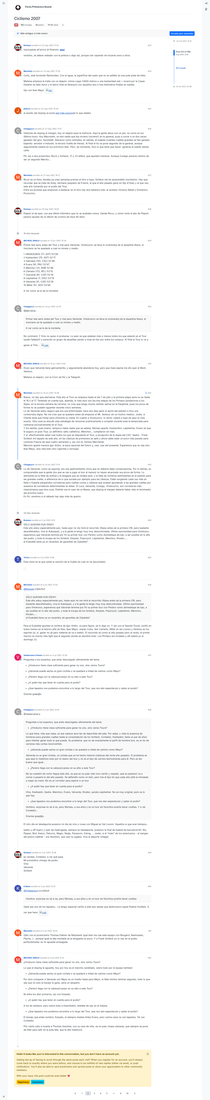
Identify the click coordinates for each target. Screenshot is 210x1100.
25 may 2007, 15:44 (49, 109)
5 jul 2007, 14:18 (52, 710)
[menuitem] (206, 3)
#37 (149, 655)
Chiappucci (29, 129)
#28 (149, 209)
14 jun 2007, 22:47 (53, 306)
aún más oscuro (64, 113)
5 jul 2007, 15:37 (48, 886)
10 (127, 1093)
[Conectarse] (206, 3)
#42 (149, 958)
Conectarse (37, 1082)
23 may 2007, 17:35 (51, 71)
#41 (149, 931)
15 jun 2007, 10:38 (51, 393)
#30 (149, 306)
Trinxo (26, 557)
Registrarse (23, 1082)
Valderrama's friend (33, 655)
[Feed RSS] (63, 25)
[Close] (147, 1054)
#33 (149, 464)
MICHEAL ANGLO (31, 240)
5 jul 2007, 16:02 (50, 931)
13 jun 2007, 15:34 (58, 240)
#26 (149, 129)
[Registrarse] (206, 9)
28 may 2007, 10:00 (50, 209)
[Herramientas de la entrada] (148, 63)
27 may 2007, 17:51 (53, 129)
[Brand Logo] (19, 6)
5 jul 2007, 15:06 (49, 852)
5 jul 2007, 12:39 (60, 655)
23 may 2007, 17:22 (50, 45)
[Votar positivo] (133, 63)
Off (16, 25)
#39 (149, 852)
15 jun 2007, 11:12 (52, 464)
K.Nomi (27, 886)
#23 (149, 45)
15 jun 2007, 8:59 (57, 363)
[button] (3, 1096)
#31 (149, 363)
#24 (149, 71)
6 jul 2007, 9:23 (57, 958)
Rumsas (27, 45)
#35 (149, 557)
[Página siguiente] (134, 1093)
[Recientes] (3, 3)
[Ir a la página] (113, 1093)
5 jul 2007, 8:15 (48, 520)
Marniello (28, 71)
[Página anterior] (75, 1093)
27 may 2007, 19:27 (51, 175)
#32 (149, 393)
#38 (149, 710)
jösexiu (27, 109)
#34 (149, 520)
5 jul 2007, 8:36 (47, 557)
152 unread (181, 68)
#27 (149, 175)
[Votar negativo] (143, 63)
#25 (149, 109)
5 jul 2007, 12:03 (50, 585)
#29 (149, 240)
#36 (149, 585)
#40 (149, 886)
